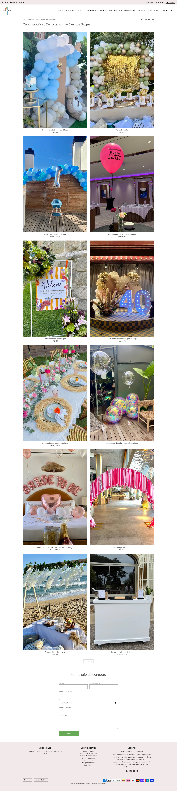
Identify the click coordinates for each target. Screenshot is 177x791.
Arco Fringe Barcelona (122, 548)
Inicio (24, 19)
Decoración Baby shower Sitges (55, 130)
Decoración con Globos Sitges (55, 234)
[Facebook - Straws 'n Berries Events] (142, 19)
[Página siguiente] (91, 661)
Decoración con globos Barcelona (122, 234)
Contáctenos (138, 751)
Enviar (69, 733)
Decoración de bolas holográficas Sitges (122, 443)
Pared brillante (122, 130)
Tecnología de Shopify (99, 783)
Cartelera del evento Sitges (55, 339)
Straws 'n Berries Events (82, 783)
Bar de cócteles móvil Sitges (122, 652)
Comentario (63, 716)
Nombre (61, 683)
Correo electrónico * (96, 683)
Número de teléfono (65, 691)
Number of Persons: (65, 707)
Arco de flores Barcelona (55, 652)
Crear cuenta (160, 2)
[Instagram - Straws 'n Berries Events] (145, 19)
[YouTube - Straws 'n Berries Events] (149, 19)
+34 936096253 (126, 751)
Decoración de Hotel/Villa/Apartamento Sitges (55, 548)
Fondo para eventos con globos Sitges (122, 339)
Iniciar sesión (150, 2)
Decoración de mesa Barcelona (55, 443)
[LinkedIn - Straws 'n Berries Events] (152, 19)
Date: (60, 699)
